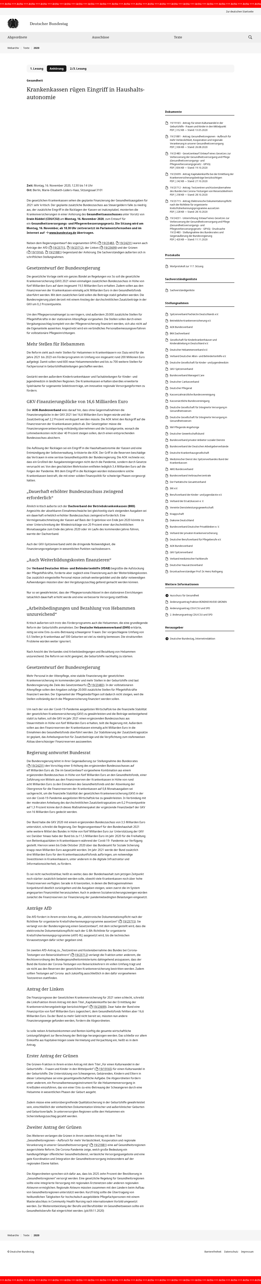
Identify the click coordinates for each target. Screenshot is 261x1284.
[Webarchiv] (37, 23)
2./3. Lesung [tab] (78, 69)
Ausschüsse (100, 37)
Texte (178, 37)
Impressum (247, 1251)
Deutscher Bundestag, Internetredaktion (192, 638)
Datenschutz (231, 1251)
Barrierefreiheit (213, 1251)
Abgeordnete (17, 37)
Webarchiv (13, 48)
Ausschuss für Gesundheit (184, 595)
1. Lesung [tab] (36, 69)
